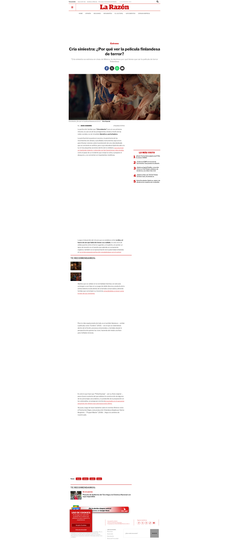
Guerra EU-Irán (82, 1)
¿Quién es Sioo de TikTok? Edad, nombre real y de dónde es (147, 175)
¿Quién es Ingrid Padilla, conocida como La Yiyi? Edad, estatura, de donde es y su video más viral (148, 169)
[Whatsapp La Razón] (117, 68)
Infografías (107, 13)
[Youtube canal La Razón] (153, 523)
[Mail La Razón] (122, 68)
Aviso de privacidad (81, 529)
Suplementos (130, 13)
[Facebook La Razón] (106, 68)
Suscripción (110, 536)
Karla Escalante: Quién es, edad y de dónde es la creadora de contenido (148, 181)
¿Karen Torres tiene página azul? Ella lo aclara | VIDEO (148, 157)
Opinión (88, 13)
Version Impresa (144, 13)
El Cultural (119, 13)
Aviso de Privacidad (112, 538)
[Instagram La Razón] (146, 523)
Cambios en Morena (92, 1)
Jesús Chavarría (86, 125)
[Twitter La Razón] (112, 68)
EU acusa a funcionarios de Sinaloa (107, 1)
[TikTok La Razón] (150, 523)
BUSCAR (154, 533)
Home (81, 13)
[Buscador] (158, 2)
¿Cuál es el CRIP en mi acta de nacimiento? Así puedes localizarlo (148, 162)
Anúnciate (110, 534)
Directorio (110, 531)
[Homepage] (114, 7)
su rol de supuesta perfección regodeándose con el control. (100, 252)
